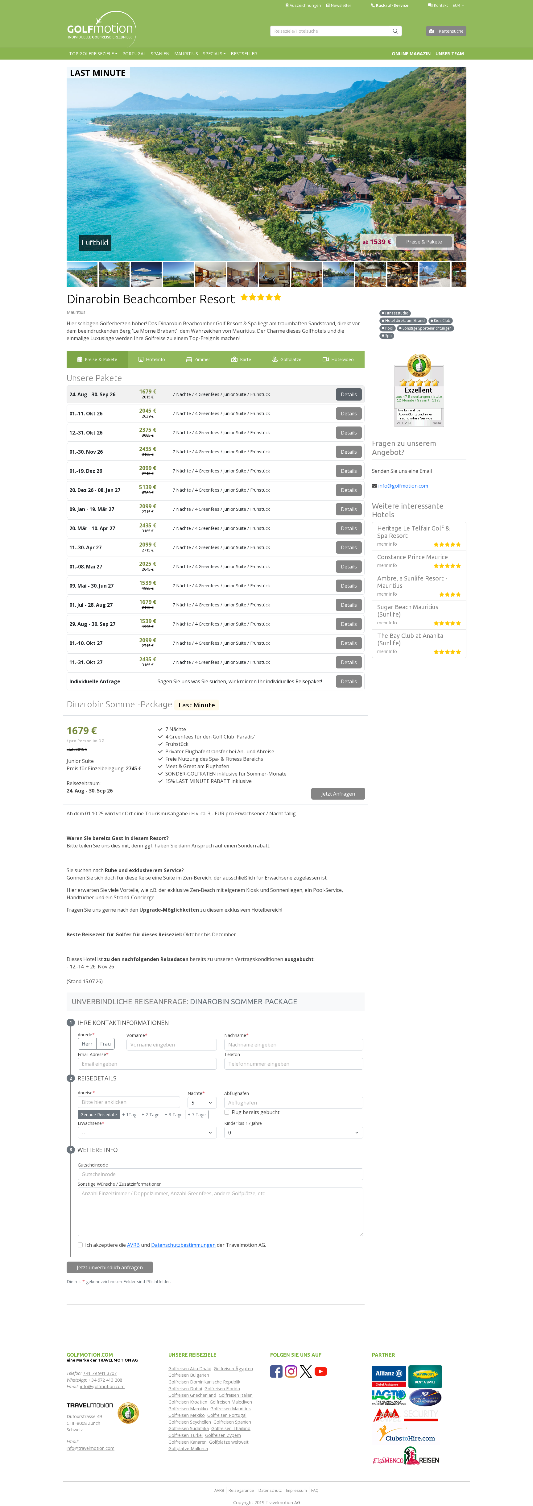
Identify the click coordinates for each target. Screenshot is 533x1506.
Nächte (196, 1093)
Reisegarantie (241, 1490)
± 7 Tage (197, 1114)
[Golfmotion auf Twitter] (306, 1371)
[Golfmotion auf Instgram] (291, 1371)
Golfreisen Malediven (231, 1402)
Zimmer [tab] (202, 359)
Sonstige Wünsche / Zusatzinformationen (120, 1184)
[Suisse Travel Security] (406, 1414)
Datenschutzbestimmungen (183, 1245)
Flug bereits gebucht (255, 1112)
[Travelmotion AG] (90, 1405)
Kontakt (440, 5)
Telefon (232, 1054)
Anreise (86, 1093)
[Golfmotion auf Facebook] (276, 1371)
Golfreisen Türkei (185, 1435)
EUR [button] (457, 5)
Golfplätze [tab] (290, 359)
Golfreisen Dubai (185, 1389)
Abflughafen (236, 1093)
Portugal (134, 53)
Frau (105, 1043)
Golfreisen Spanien (232, 1422)
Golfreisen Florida (222, 1389)
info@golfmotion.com (403, 485)
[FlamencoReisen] (406, 1455)
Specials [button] (212, 53)
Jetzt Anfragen (338, 793)
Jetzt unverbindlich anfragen (110, 1267)
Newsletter (340, 5)
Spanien (160, 53)
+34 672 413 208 (105, 1380)
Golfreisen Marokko (188, 1409)
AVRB (133, 1245)
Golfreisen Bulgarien (188, 1375)
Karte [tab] (245, 359)
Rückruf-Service (391, 5)
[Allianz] (389, 1376)
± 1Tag (129, 1114)
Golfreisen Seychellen (189, 1422)
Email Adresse (93, 1054)
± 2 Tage (150, 1114)
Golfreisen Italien (236, 1395)
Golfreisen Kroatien (187, 1402)
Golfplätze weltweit (229, 1442)
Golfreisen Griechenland (192, 1395)
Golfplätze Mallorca (188, 1448)
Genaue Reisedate (99, 1114)
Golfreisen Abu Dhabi (189, 1368)
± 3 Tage (174, 1114)
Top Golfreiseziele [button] (91, 53)
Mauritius (186, 53)
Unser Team (450, 53)
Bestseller (244, 53)
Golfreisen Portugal (226, 1415)
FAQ (315, 1490)
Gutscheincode (93, 1165)
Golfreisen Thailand (230, 1428)
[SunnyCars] (425, 1376)
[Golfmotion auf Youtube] (321, 1371)
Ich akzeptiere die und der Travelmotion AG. (175, 1245)
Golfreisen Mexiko (186, 1415)
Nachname (236, 1035)
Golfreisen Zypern (223, 1435)
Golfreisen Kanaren (187, 1442)
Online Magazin (411, 53)
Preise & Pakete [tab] (101, 359)
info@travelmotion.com (90, 1448)
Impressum (296, 1490)
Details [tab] (349, 394)
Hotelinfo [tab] (155, 359)
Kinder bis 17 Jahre (243, 1123)
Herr (87, 1043)
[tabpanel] (216, 849)
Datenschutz (270, 1490)
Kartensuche (451, 31)
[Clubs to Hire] (406, 1433)
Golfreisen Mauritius (230, 1409)
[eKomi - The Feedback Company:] (128, 1413)
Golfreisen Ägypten (233, 1368)
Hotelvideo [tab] (342, 359)
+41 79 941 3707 (100, 1373)
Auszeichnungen (305, 5)
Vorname (136, 1035)
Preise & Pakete (424, 242)
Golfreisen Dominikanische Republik (204, 1382)
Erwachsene (91, 1123)
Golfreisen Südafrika (188, 1428)
